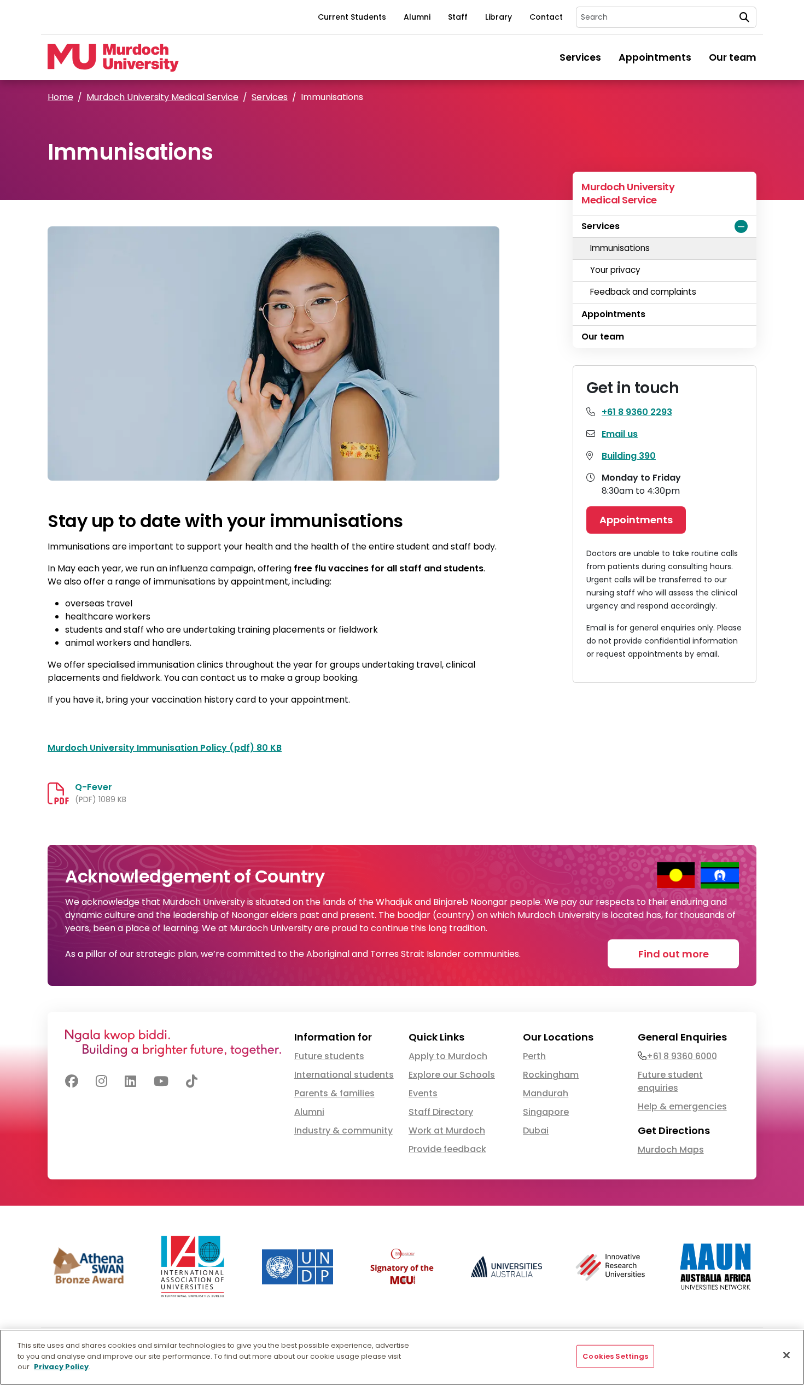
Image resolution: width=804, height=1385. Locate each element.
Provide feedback (447, 1149)
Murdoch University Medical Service (162, 97)
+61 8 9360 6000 (681, 1056)
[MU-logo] (113, 58)
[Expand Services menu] (741, 226)
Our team (732, 57)
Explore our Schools (452, 1074)
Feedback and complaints (643, 291)
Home (60, 97)
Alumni (417, 16)
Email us (620, 434)
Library (498, 16)
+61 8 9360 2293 (637, 412)
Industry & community (343, 1130)
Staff (458, 16)
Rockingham (551, 1074)
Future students (329, 1056)
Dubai (536, 1130)
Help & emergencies (682, 1106)
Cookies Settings (615, 1356)
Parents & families (334, 1093)
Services (580, 57)
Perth (534, 1056)
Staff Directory (441, 1112)
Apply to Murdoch (448, 1056)
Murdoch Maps (671, 1149)
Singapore (546, 1112)
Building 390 (629, 455)
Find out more (673, 954)
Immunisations (620, 248)
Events (423, 1093)
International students (344, 1074)
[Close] (786, 1355)
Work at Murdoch (447, 1130)
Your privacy (615, 270)
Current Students (352, 16)
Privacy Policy (61, 1366)
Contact (546, 16)
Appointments (655, 57)
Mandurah (545, 1093)
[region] (402, 1357)
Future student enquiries (670, 1081)
